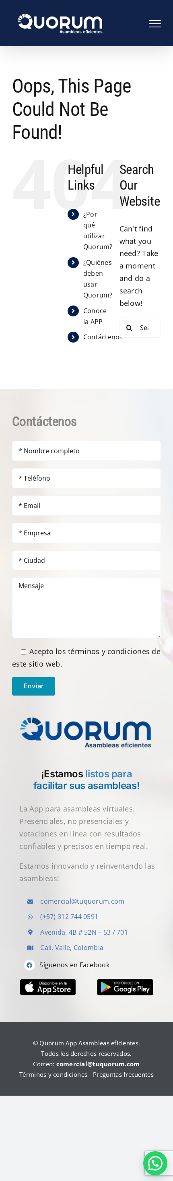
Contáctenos (103, 336)
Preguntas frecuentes (123, 1074)
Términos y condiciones (53, 1074)
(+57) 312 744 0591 (69, 916)
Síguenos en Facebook (74, 964)
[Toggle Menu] (154, 23)
